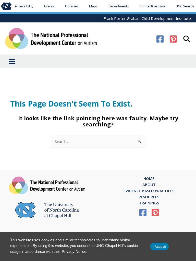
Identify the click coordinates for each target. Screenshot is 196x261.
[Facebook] (160, 39)
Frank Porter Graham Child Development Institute (147, 18)
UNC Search (185, 6)
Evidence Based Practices (149, 190)
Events (49, 6)
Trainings (149, 202)
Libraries (72, 6)
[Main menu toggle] (12, 61)
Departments (118, 6)
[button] (187, 39)
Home (148, 178)
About (149, 184)
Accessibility (24, 6)
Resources (149, 196)
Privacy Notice (74, 251)
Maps (93, 6)
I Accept (159, 246)
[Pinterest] (173, 39)
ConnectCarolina (152, 6)
